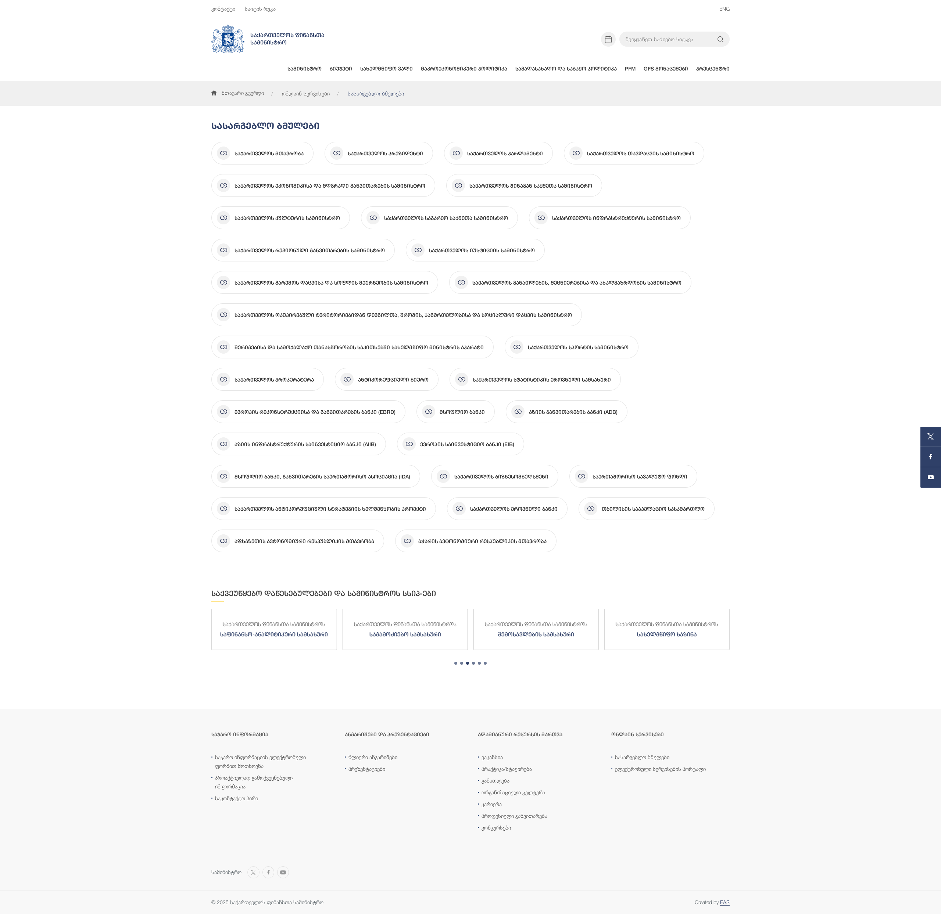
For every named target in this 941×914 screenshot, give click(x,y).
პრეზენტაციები (366, 769)
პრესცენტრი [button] (713, 69)
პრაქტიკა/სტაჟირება (507, 769)
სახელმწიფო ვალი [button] (386, 69)
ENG (724, 9)
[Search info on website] (720, 39)
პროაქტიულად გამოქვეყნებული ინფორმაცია (254, 782)
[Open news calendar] (608, 39)
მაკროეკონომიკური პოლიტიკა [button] (464, 69)
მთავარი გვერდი (243, 93)
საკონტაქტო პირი (236, 798)
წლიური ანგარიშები (372, 757)
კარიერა (492, 804)
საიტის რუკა (260, 9)
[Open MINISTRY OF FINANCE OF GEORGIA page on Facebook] (930, 457)
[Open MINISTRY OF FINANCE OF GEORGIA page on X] (930, 437)
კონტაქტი (223, 9)
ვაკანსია (492, 757)
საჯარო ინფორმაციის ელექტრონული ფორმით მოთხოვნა (260, 761)
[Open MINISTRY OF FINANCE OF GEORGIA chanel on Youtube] (930, 477)
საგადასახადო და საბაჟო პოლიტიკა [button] (566, 69)
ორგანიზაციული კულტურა (513, 792)
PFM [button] (630, 69)
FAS (725, 902)
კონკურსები (496, 827)
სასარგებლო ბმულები (642, 757)
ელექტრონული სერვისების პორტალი (660, 769)
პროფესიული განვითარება (514, 816)
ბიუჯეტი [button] (341, 69)
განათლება (495, 780)
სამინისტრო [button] (304, 69)
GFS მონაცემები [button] (666, 69)
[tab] (455, 663)
